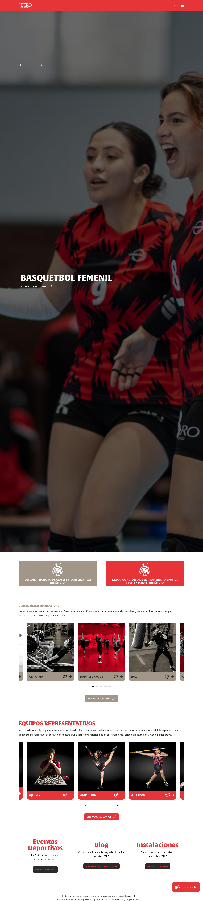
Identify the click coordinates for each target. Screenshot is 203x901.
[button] (178, 5)
